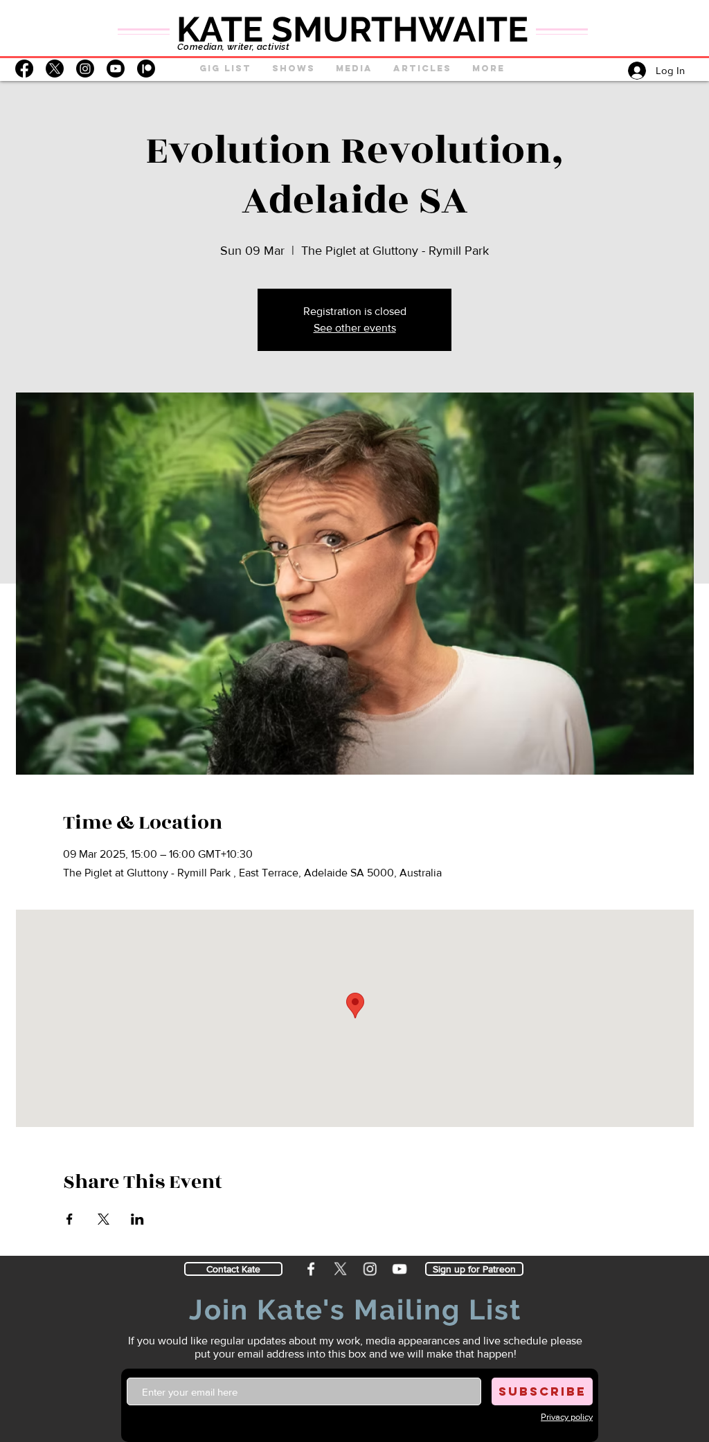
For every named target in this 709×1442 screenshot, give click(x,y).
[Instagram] (85, 69)
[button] (293, 69)
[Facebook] (24, 69)
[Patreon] (146, 69)
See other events (355, 328)
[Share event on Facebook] (69, 1219)
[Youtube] (116, 69)
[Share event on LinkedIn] (137, 1219)
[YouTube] (401, 1269)
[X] (55, 69)
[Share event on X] (103, 1219)
